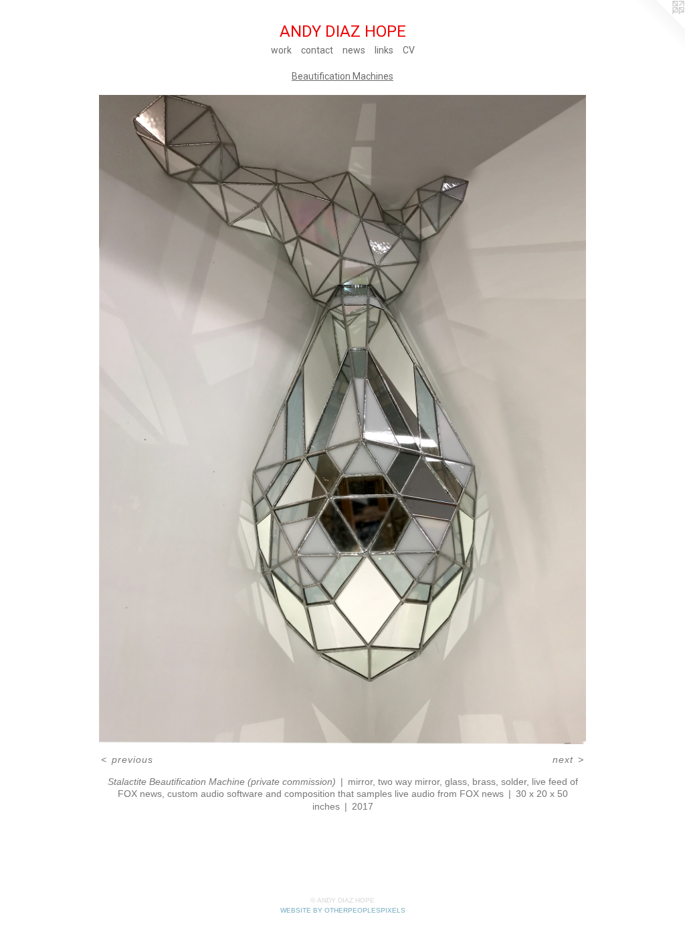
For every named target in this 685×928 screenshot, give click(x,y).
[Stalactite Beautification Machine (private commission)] (343, 420)
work (281, 50)
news (353, 50)
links (384, 50)
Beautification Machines (342, 76)
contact (317, 50)
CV (409, 50)
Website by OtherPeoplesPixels (342, 910)
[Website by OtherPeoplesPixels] (658, 26)
